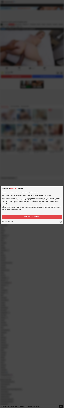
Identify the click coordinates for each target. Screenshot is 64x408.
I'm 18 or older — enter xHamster (32, 216)
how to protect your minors (7, 221)
